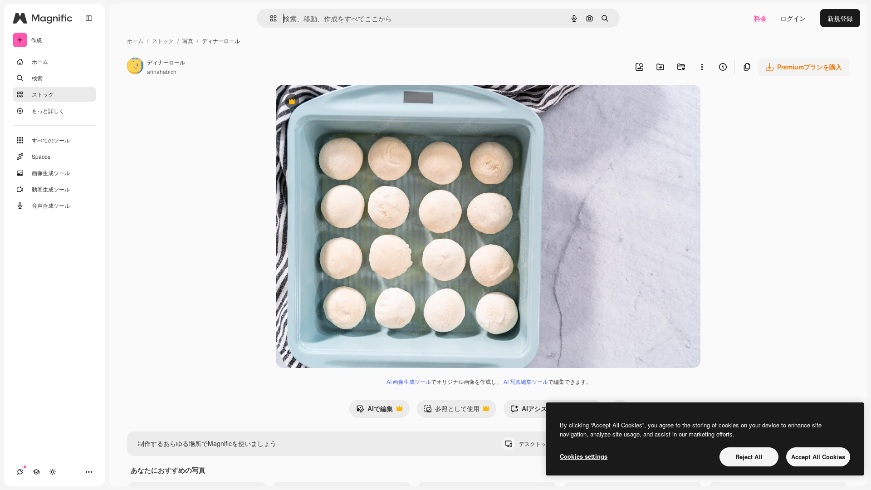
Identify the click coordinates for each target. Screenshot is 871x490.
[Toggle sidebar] (89, 18)
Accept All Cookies (818, 456)
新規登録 (840, 18)
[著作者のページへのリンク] (135, 67)
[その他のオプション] (702, 67)
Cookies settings (583, 456)
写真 (187, 40)
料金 (760, 18)
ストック (163, 40)
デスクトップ (543, 443)
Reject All (749, 456)
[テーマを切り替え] (52, 472)
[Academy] (36, 472)
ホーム (135, 40)
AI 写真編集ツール (526, 381)
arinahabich (161, 71)
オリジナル (338, 102)
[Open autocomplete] (269, 18)
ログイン (793, 18)
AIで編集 (374, 410)
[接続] (20, 472)
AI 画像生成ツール (409, 381)
